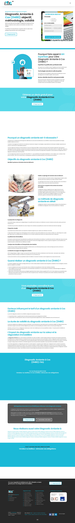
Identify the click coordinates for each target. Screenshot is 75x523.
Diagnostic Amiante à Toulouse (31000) (37, 432)
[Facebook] (50, 514)
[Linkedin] (56, 514)
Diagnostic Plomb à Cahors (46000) (18, 437)
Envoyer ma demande (53, 37)
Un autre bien (53, 21)
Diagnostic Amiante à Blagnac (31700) (28, 434)
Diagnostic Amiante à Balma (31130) (43, 434)
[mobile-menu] (69, 3)
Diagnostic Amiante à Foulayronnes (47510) (31, 431)
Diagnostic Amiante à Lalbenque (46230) (34, 437)
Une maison (53, 18)
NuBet (31, 513)
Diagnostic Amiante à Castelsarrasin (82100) (20, 435)
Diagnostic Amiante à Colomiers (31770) (54, 432)
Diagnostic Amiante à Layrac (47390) (48, 431)
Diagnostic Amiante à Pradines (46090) (51, 437)
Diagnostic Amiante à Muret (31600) (22, 432)
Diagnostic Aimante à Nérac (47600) (15, 431)
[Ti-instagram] (53, 514)
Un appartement (53, 19)
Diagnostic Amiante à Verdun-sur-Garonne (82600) (39, 435)
